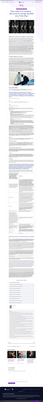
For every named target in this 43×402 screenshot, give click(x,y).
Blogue (13, 2)
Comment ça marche (31, 389)
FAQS (10, 2)
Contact (39, 389)
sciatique (18, 41)
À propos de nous (26, 389)
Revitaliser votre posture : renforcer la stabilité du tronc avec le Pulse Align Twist (21, 360)
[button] (14, 346)
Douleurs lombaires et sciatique (32, 346)
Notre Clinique (6, 2)
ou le (13, 105)
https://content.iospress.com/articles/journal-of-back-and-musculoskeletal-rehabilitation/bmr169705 (21, 332)
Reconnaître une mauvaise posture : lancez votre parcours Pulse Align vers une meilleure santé (11, 360)
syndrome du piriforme (15, 43)
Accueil (2, 2)
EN (32, 2)
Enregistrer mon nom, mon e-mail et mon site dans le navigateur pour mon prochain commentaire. (18, 381)
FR (33, 2)
